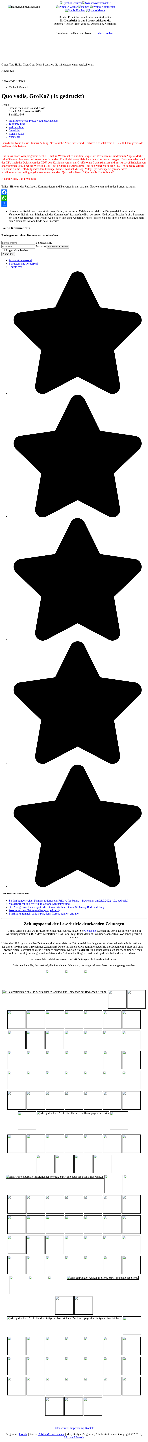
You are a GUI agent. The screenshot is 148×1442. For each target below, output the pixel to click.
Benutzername (44, 242)
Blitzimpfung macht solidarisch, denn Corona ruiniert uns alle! (44, 913)
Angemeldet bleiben (17, 250)
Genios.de (90, 930)
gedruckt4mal (16, 127)
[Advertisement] (24, 54)
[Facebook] (74, 192)
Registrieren (15, 266)
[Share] (74, 204)
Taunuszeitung (17, 123)
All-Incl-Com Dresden (51, 1434)
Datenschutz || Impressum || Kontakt (74, 1428)
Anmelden (8, 254)
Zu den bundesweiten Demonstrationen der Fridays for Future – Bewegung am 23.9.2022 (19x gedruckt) (68, 900)
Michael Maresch (74, 1437)
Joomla (23, 1434)
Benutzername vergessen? (23, 263)
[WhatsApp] (74, 198)
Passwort (41, 246)
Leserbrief (14, 130)
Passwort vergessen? (20, 260)
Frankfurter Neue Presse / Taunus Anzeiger (33, 120)
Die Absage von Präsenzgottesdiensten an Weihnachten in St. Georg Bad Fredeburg (56, 907)
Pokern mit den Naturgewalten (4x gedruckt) (34, 910)
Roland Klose (16, 133)
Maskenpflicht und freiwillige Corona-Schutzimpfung (39, 903)
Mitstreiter (14, 136)
